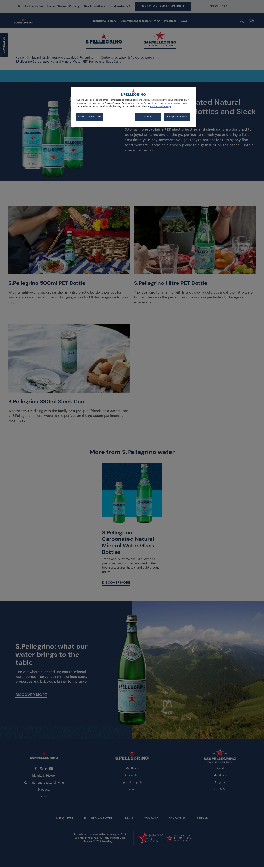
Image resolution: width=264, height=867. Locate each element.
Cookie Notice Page (160, 106)
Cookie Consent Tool (89, 116)
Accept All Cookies (177, 116)
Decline (148, 116)
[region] (133, 107)
